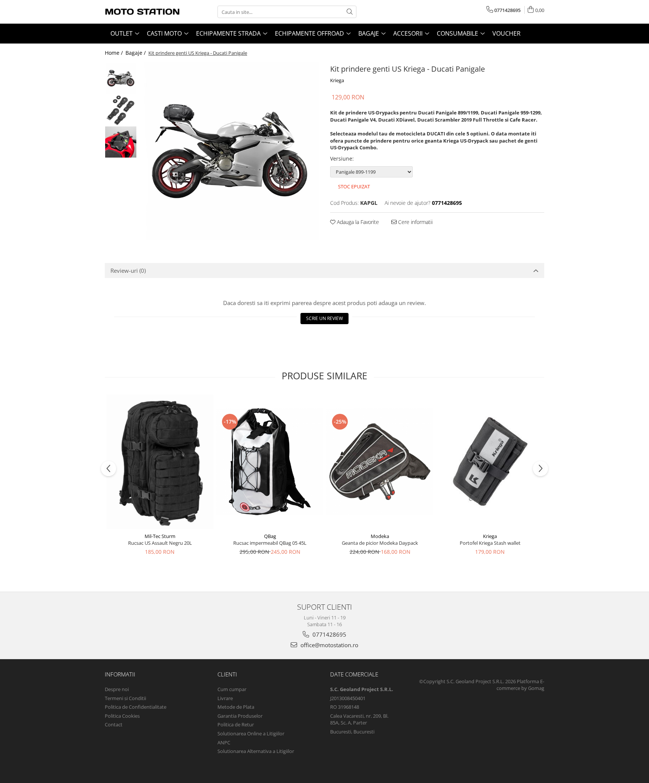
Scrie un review (324, 318)
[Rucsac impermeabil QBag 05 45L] (269, 461)
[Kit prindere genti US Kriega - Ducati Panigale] (229, 151)
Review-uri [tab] (128, 270)
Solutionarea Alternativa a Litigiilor (255, 751)
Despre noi (117, 689)
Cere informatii (415, 221)
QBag (270, 536)
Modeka (380, 536)
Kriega (337, 80)
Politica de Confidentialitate (135, 706)
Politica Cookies (122, 715)
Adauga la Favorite (357, 221)
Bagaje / (136, 52)
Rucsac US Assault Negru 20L (160, 543)
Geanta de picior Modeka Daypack (380, 543)
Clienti (227, 674)
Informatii (120, 674)
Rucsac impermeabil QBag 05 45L (269, 543)
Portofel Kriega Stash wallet (490, 543)
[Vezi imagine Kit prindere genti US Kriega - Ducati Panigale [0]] (120, 78)
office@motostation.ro (328, 645)
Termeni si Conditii (125, 698)
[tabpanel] (229, 151)
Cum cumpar (231, 689)
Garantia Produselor (240, 715)
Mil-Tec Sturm (160, 536)
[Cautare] (349, 12)
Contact (113, 724)
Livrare (225, 698)
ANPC (223, 742)
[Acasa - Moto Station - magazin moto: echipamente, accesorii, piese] (142, 12)
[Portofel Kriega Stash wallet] (489, 461)
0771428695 (328, 634)
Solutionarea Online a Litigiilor (250, 733)
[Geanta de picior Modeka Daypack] (379, 461)
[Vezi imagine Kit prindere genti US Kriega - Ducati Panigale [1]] (120, 110)
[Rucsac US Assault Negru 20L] (159, 461)
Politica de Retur (235, 724)
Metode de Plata (235, 706)
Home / (114, 52)
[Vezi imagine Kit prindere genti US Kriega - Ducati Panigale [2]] (120, 142)
